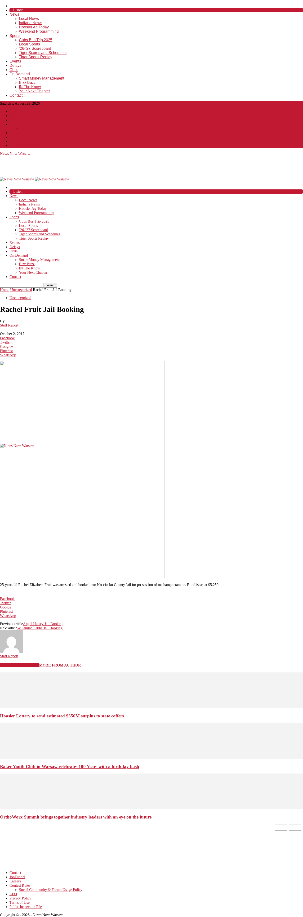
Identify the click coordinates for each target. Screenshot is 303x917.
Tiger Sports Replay (35, 57)
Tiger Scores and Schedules (43, 53)
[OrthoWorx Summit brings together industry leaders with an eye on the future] (151, 808)
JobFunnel (17, 116)
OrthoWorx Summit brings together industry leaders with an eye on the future (76, 816)
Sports (14, 36)
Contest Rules (19, 124)
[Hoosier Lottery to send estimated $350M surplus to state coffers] (151, 707)
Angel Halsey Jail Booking (43, 624)
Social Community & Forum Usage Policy (50, 128)
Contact (15, 95)
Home (4, 290)
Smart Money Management (41, 78)
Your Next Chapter (34, 91)
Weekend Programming (39, 31)
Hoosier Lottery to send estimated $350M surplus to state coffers (62, 715)
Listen (17, 10)
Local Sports (29, 44)
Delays (15, 65)
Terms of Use (19, 141)
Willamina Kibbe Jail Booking (39, 628)
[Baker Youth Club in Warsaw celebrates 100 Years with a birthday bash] (151, 757)
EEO (13, 133)
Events (15, 61)
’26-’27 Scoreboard (35, 48)
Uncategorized (21, 290)
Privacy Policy (20, 137)
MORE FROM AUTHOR (60, 665)
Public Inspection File (25, 145)
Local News (29, 19)
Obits (13, 70)
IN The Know (30, 87)
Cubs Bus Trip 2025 (35, 40)
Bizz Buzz (27, 83)
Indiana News (30, 23)
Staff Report (9, 325)
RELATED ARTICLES (19, 665)
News (14, 14)
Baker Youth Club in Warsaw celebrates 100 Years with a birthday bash (69, 766)
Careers (15, 120)
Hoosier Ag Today (34, 27)
